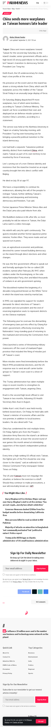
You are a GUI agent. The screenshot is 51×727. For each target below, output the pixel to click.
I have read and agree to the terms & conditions (20, 575)
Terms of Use (18, 722)
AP (31, 486)
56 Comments (41, 602)
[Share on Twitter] (13, 31)
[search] (33, 3)
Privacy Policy (17, 582)
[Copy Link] (17, 31)
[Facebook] (40, 716)
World (7, 13)
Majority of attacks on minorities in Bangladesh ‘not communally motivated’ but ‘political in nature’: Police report (25, 530)
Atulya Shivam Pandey (17, 37)
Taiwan (18, 476)
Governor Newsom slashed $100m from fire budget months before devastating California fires (23, 512)
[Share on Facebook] (9, 31)
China (34, 150)
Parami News (17, 3)
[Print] (21, 31)
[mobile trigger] (5, 3)
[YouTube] (46, 716)
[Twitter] (43, 716)
